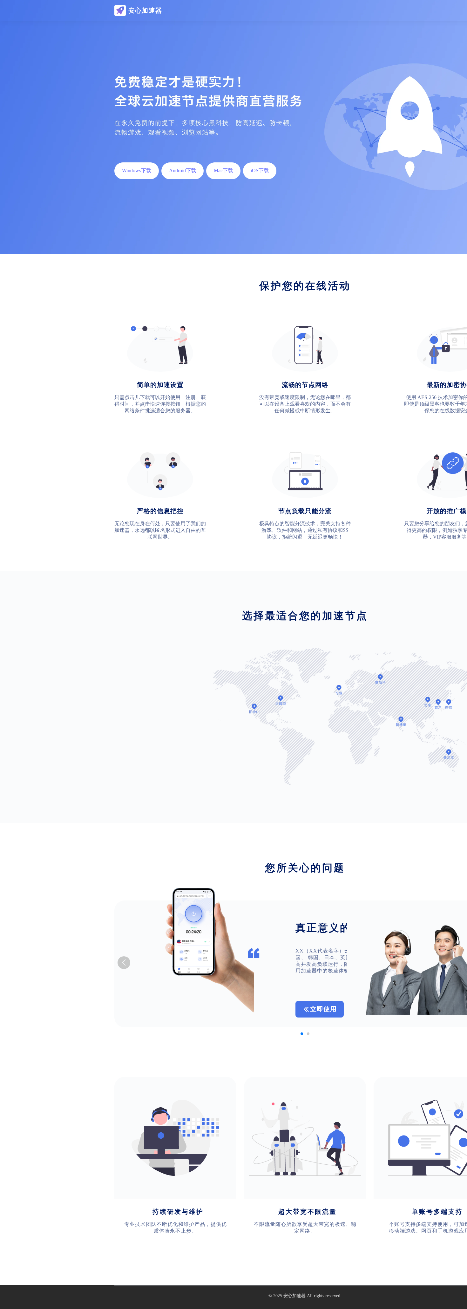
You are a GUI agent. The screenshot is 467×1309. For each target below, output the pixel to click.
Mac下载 (223, 170)
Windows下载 (136, 170)
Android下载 (182, 170)
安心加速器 (294, 1295)
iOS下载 (260, 170)
